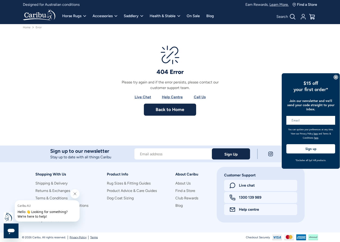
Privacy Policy (78, 237)
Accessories (103, 16)
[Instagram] (270, 154)
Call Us (200, 97)
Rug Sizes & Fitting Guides (129, 183)
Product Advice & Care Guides (132, 190)
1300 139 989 (250, 197)
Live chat (247, 185)
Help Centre (172, 97)
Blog (210, 16)
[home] (39, 15)
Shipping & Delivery (51, 183)
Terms (94, 237)
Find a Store (307, 4)
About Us (183, 183)
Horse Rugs (71, 16)
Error (39, 27)
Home (27, 27)
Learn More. (279, 4)
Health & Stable (163, 16)
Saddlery (131, 16)
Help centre (249, 209)
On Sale (193, 16)
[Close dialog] (336, 77)
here (316, 133)
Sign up (310, 149)
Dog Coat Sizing (120, 198)
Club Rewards (186, 198)
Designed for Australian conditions (51, 4)
